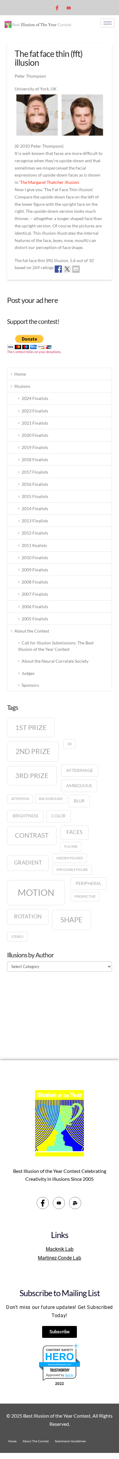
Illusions (22, 386)
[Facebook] (57, 7)
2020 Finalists (35, 435)
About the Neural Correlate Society (55, 661)
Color (58, 815)
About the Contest (31, 630)
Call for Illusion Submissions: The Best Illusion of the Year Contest (56, 646)
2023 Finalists (35, 410)
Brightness (25, 815)
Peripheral (88, 883)
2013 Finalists (35, 520)
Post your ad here (32, 300)
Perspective (85, 896)
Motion (36, 892)
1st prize (31, 727)
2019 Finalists (35, 447)
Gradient (28, 862)
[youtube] (69, 7)
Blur (79, 800)
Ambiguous (79, 785)
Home (20, 374)
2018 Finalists (35, 459)
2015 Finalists (35, 496)
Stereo (17, 936)
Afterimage (79, 770)
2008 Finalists (35, 581)
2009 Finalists (35, 569)
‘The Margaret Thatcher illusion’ (49, 182)
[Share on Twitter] (67, 269)
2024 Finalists (35, 398)
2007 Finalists (35, 594)
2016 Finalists (35, 484)
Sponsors (30, 685)
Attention (20, 799)
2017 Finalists (35, 472)
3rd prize (32, 775)
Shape (71, 919)
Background (51, 799)
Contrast (32, 835)
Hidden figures (69, 858)
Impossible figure (72, 870)
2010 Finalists (35, 557)
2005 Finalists (35, 618)
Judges (28, 673)
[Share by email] (76, 269)
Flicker (71, 846)
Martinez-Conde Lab (59, 1258)
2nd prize (33, 751)
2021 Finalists (35, 423)
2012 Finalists (35, 532)
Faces (74, 832)
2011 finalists (34, 545)
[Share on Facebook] (58, 269)
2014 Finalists (35, 508)
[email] (75, 1203)
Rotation (28, 916)
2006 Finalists (35, 606)
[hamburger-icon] (107, 23)
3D (69, 744)
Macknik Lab (60, 1249)
